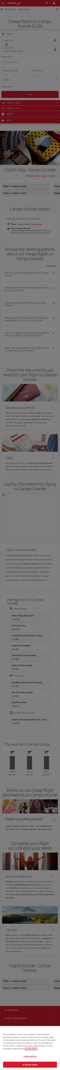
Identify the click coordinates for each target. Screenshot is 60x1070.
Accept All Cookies (30, 1064)
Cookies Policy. (31, 1048)
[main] (30, 1048)
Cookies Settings (30, 1056)
